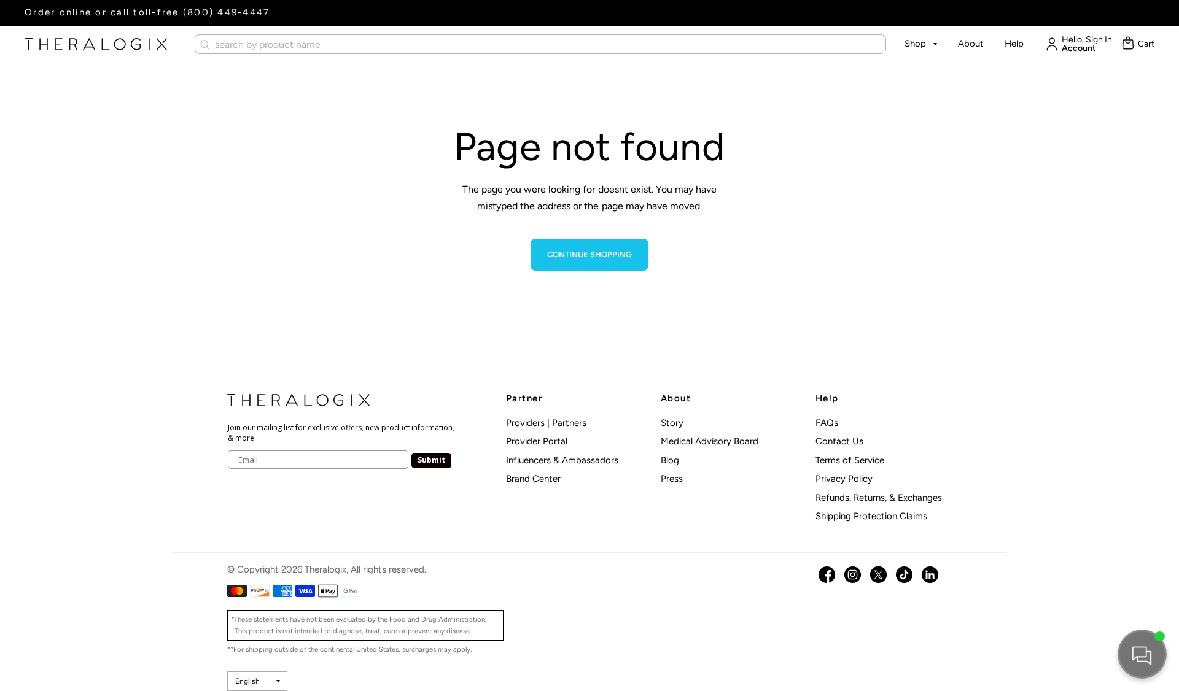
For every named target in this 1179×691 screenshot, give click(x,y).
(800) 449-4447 (226, 12)
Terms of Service (849, 460)
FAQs (826, 422)
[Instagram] (852, 574)
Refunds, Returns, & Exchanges (878, 497)
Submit (431, 460)
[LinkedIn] (930, 574)
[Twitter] (878, 574)
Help (1014, 43)
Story (672, 422)
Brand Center (533, 478)
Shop (915, 43)
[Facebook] (826, 574)
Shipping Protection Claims (871, 516)
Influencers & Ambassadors (562, 460)
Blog (670, 460)
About (971, 43)
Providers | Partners (546, 422)
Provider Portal (536, 441)
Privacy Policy (844, 478)
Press (672, 478)
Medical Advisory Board (709, 441)
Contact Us (839, 441)
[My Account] (1049, 44)
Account (1079, 48)
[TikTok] (904, 574)
